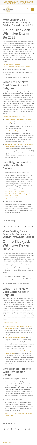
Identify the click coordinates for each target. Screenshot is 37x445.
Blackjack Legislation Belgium (11, 64)
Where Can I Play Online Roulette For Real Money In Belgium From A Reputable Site (18, 22)
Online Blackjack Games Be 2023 (14, 192)
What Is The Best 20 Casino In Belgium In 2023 (16, 66)
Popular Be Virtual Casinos (13, 198)
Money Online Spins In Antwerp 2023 (14, 116)
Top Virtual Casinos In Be (10, 323)
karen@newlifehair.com (22, 4)
